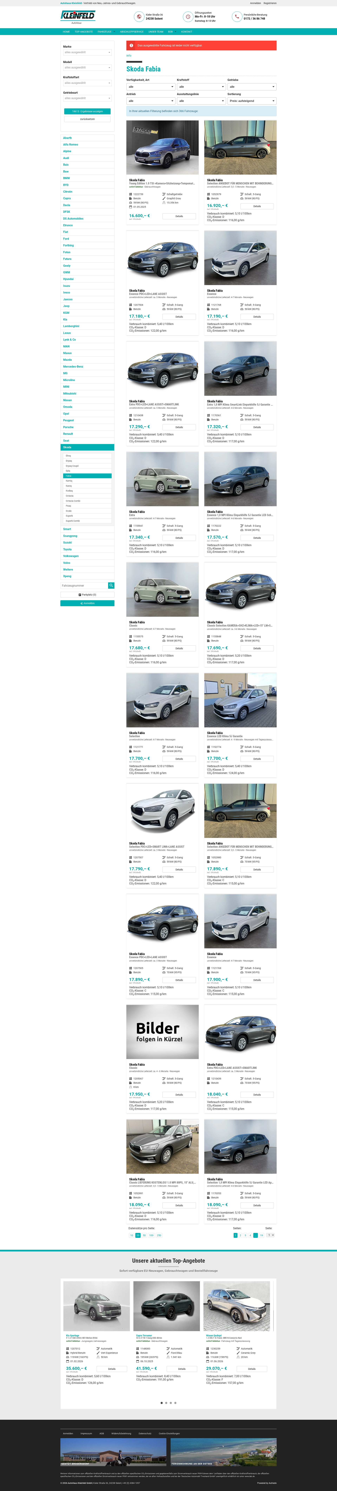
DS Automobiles (73, 218)
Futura (67, 259)
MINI (66, 386)
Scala (68, 511)
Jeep (66, 306)
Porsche (68, 427)
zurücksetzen (87, 119)
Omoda (67, 407)
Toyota (67, 549)
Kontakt (186, 31)
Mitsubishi (69, 393)
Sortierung (234, 94)
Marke (67, 46)
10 (131, 1235)
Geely (66, 265)
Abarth (67, 138)
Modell (67, 62)
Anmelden (255, 3)
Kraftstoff (183, 80)
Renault (68, 433)
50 (144, 1235)
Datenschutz (145, 1433)
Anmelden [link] (89, 603)
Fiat (65, 232)
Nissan (67, 400)
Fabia (68, 476)
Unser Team (155, 31)
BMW (66, 178)
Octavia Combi (73, 501)
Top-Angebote (84, 31)
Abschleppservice (132, 31)
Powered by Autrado (267, 1483)
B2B (170, 31)
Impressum (86, 1433)
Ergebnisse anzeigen (87, 111)
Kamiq (69, 480)
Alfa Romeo (70, 144)
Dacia (66, 205)
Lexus (67, 333)
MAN (66, 346)
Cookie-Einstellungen (169, 1433)
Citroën (67, 191)
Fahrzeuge (104, 31)
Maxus (67, 353)
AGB (102, 1433)
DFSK (66, 211)
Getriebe (232, 80)
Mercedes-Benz (73, 366)
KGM (66, 312)
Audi (66, 158)
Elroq (68, 455)
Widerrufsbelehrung (121, 1433)
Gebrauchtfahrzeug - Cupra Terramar (96, 1332)
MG (65, 373)
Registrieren (270, 3)
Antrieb (131, 94)
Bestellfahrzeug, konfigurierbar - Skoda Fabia (240, 172)
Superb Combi (73, 521)
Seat (66, 440)
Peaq (68, 505)
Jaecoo (67, 299)
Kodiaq (69, 490)
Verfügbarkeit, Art (137, 80)
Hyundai (68, 279)
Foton (66, 252)
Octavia (69, 495)
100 (151, 1235)
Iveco (66, 292)
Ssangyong (70, 536)
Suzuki (67, 542)
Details (179, 216)
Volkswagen (71, 556)
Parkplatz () (89, 594)
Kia (65, 319)
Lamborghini (71, 326)
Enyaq (69, 460)
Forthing (68, 245)
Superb (69, 515)
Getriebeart (70, 92)
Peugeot (68, 420)
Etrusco (68, 225)
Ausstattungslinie (188, 94)
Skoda (67, 447)
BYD (65, 185)
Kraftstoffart (71, 77)
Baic (66, 164)
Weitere (68, 569)
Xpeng (67, 576)
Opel (66, 413)
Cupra (67, 198)
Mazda (67, 359)
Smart (67, 529)
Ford (66, 238)
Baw (66, 171)
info (128, 55)
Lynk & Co (69, 339)
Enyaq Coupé (72, 466)
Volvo (66, 563)
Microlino (69, 380)
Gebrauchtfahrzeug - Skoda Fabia (162, 172)
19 (261, 1235)
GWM (66, 272)
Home (66, 31)
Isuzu (66, 286)
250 (159, 1235)
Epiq (68, 470)
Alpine (67, 151)
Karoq (69, 486)
